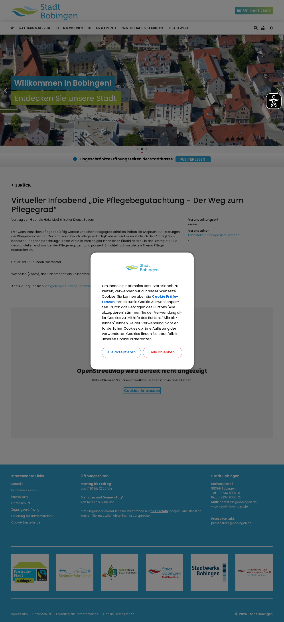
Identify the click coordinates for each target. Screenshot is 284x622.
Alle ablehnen (163, 352)
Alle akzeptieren (121, 352)
